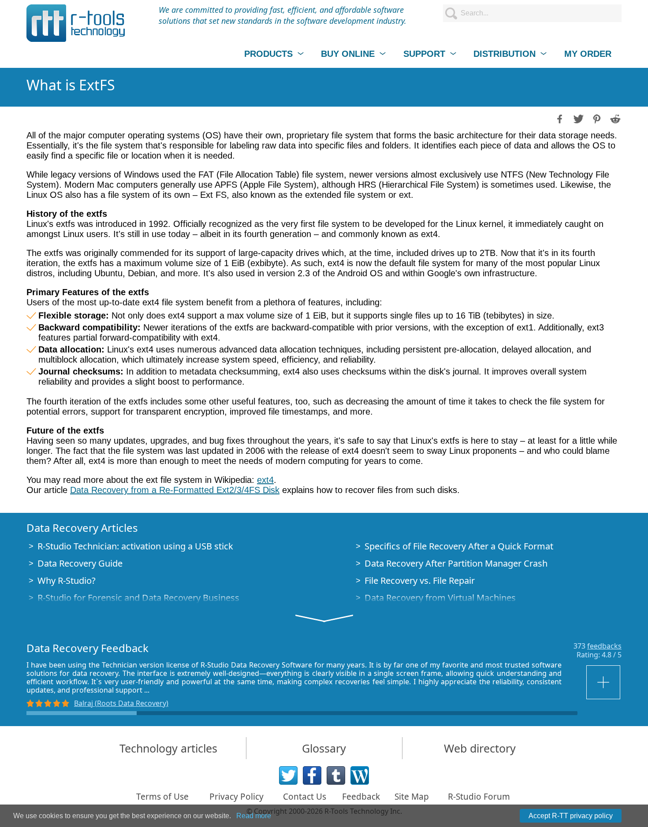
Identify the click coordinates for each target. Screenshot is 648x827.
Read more (253, 816)
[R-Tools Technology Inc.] (76, 23)
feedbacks (604, 646)
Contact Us (304, 796)
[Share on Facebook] (559, 118)
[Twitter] (288, 775)
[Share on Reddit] (614, 118)
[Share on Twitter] (577, 118)
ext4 (265, 480)
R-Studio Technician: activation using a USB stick (135, 546)
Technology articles (168, 748)
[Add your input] (604, 682)
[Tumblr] (336, 775)
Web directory (480, 748)
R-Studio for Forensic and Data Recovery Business (138, 598)
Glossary (324, 748)
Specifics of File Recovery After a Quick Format (459, 546)
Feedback (361, 796)
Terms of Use (162, 796)
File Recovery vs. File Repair (420, 580)
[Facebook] (312, 775)
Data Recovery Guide (80, 563)
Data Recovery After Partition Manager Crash (456, 563)
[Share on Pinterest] (596, 118)
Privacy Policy (236, 796)
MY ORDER (587, 54)
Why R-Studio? (66, 580)
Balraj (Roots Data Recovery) (121, 703)
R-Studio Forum (479, 796)
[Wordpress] (359, 775)
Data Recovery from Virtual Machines (440, 598)
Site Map (412, 796)
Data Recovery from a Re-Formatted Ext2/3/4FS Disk (174, 490)
